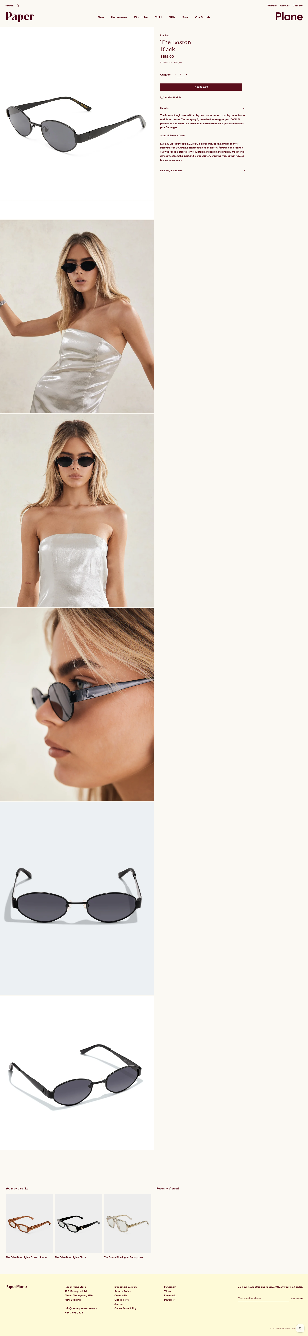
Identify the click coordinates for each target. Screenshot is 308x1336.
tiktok (167, 1291)
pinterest (169, 1300)
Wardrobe (141, 17)
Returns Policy (122, 1291)
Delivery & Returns (171, 170)
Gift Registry (121, 1300)
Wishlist (272, 5)
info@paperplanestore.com (81, 1308)
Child (158, 17)
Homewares (119, 17)
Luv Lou (164, 35)
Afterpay (178, 62)
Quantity (165, 74)
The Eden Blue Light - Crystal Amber (27, 1257)
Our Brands (202, 17)
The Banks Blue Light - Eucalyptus (123, 1257)
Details (164, 108)
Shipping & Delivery (125, 1287)
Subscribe (297, 1298)
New (101, 17)
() (298, 5)
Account (284, 5)
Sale (185, 17)
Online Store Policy (125, 1308)
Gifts (172, 17)
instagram (170, 1287)
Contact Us (120, 1295)
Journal (118, 1304)
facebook (170, 1295)
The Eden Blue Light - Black (70, 1257)
